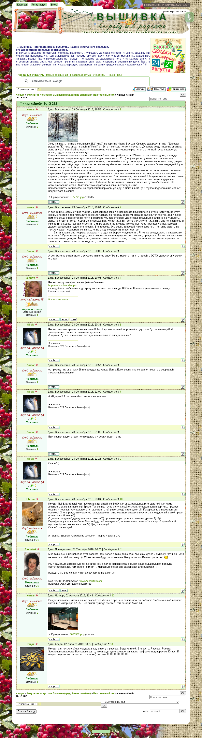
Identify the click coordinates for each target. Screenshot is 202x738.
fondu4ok (30, 549)
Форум (20, 94)
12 (113, 595)
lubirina (30, 499)
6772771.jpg (77, 197)
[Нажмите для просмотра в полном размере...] (63, 141)
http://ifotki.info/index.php (62, 285)
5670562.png (77, 634)
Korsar (31, 109)
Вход (54, 4)
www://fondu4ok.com (90, 581)
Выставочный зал (104, 94)
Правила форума (80, 74)
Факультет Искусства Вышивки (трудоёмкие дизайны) (59, 94)
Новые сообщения (57, 74)
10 (121, 499)
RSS (120, 74)
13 (111, 644)
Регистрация (39, 4)
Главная (22, 4)
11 (121, 549)
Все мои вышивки (58, 299)
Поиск (111, 74)
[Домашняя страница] (73, 319)
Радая (31, 644)
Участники (99, 74)
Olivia (30, 324)
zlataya (30, 277)
